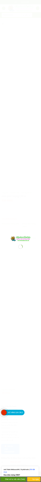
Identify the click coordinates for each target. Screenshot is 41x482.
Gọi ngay (35, 479)
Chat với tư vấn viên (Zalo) (15, 479)
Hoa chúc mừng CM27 (12, 475)
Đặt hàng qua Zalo (15, 412)
